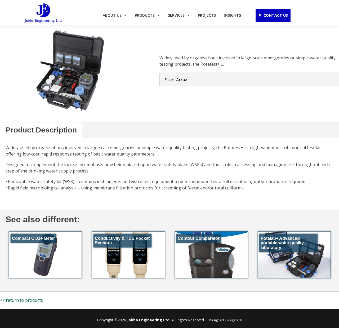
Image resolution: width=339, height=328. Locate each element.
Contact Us (276, 15)
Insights (232, 15)
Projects (207, 15)
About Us (112, 15)
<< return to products (21, 300)
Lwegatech (233, 320)
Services (176, 15)
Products (145, 15)
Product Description (41, 130)
